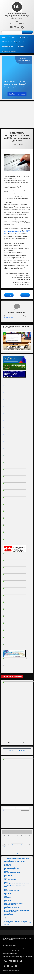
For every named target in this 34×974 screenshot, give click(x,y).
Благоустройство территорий (11, 868)
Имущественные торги (9, 881)
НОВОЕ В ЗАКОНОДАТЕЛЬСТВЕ (11, 890)
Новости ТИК (7, 893)
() (10, 939)
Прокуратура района (9, 906)
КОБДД (6, 882)
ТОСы (5, 918)
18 (17, 842)
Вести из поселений (9, 869)
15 (4, 842)
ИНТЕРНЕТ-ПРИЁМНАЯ (17, 750)
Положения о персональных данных (11, 970)
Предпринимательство (10, 904)
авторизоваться (8, 317)
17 (12, 842)
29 (4, 846)
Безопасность (7, 865)
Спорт (5, 915)
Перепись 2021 (7, 899)
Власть (22, 37)
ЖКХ (5, 878)
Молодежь (7, 887)
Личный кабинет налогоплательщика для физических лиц (17, 231)
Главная (4, 37)
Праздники (7, 901)
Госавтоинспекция (8, 876)
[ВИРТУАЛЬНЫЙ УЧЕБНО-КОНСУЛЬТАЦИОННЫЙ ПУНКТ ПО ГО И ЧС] (17, 341)
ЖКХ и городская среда (10, 879)
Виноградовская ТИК (8, 51)
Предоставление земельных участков (13, 903)
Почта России (7, 900)
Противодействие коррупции (11, 907)
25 (17, 844)
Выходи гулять (8, 875)
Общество (5, 42)
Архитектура (7, 864)
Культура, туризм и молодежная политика (14, 885)
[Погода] (5, 809)
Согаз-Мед (7, 913)
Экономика (20, 46)
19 (21, 842)
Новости (25, 146)
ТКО (5, 917)
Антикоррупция (8, 862)
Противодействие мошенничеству (12, 908)
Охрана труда (7, 897)
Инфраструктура (7, 46)
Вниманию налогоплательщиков (14, 146)
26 (21, 844)
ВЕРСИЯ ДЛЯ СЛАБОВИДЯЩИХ (12, 676)
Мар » (17, 853)
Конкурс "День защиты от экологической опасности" (17, 883)
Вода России (7, 874)
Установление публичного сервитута (13, 920)
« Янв (17, 850)
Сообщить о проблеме (17, 94)
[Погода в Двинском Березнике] (16, 808)
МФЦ (5, 889)
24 (12, 844)
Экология (6, 924)
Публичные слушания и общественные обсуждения (16, 910)
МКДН (5, 886)
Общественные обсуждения (11, 894)
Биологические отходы (10, 867)
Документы (17, 42)
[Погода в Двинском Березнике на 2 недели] (25, 809)
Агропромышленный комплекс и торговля (14, 861)
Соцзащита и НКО (8, 914)
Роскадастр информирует (10, 911)
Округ (14, 37)
